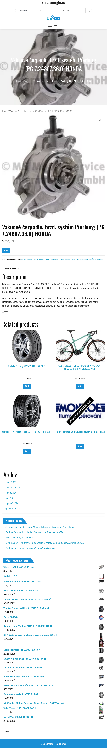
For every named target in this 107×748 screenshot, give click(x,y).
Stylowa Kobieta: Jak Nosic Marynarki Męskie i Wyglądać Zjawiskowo (39, 527)
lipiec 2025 (10, 482)
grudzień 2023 (12, 508)
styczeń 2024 (12, 503)
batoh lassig (26, 259)
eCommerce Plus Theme (53, 744)
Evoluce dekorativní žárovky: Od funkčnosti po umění (31, 548)
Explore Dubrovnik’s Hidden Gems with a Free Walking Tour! (35, 532)
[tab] (12, 268)
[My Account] (48, 18)
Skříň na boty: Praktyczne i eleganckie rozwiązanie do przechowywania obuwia (44, 543)
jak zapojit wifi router (42, 259)
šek (6, 250)
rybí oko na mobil (96, 259)
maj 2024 (10, 498)
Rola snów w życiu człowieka (19, 537)
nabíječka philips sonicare (77, 259)
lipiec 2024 (10, 493)
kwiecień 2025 (12, 487)
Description (11, 268)
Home (5, 111)
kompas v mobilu (59, 259)
